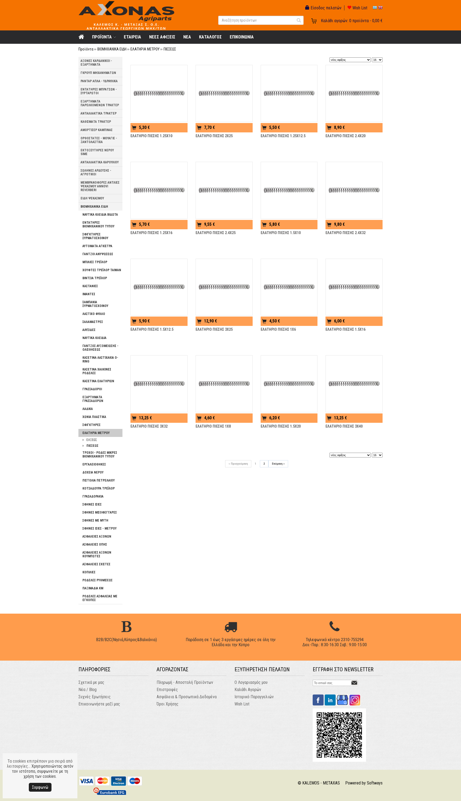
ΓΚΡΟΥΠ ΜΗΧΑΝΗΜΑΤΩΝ (98, 73)
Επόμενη (278, 463)
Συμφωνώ (40, 787)
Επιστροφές (167, 689)
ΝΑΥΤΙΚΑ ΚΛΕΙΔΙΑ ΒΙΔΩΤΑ (100, 214)
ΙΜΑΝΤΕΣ (88, 294)
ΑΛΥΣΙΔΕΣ (89, 330)
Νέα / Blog (87, 689)
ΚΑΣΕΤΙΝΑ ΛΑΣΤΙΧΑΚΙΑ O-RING (100, 359)
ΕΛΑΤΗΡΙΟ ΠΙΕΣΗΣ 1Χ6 (278, 329)
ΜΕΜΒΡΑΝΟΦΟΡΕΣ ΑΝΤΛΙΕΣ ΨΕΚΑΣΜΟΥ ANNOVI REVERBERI (100, 186)
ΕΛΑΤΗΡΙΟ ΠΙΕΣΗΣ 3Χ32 (149, 426)
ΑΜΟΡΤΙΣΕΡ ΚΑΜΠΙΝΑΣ (97, 130)
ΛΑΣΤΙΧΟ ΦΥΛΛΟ (93, 314)
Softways (375, 783)
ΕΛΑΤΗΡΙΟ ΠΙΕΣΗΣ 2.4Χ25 (216, 233)
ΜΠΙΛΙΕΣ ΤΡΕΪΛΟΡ (94, 262)
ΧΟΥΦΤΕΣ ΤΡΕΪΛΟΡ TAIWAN (101, 270)
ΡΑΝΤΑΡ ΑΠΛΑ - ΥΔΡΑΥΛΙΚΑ (99, 81)
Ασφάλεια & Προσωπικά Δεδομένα (187, 696)
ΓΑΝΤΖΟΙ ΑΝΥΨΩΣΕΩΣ (97, 254)
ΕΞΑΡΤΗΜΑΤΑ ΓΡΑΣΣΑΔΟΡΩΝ (92, 399)
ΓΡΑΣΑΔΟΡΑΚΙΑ (93, 496)
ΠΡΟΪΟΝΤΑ (102, 37)
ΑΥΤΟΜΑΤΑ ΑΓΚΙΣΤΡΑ (97, 246)
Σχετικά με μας (91, 682)
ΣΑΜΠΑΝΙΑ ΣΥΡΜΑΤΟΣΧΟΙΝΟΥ (95, 304)
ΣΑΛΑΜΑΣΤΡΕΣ (92, 322)
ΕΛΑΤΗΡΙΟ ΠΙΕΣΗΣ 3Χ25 (214, 329)
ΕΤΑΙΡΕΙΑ (132, 37)
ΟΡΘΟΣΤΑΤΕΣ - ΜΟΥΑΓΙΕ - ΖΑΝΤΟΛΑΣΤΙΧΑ (99, 140)
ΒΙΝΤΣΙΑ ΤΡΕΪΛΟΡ (94, 278)
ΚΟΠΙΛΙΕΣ (89, 572)
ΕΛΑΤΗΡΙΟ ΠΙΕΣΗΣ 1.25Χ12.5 (283, 136)
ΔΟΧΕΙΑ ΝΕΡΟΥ (93, 472)
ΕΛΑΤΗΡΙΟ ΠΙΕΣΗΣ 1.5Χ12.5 (151, 329)
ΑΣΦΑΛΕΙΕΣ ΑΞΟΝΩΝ (96, 536)
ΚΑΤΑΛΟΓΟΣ (210, 37)
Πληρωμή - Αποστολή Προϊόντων (185, 682)
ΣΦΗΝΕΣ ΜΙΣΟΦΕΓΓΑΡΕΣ (99, 512)
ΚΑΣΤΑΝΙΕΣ (90, 286)
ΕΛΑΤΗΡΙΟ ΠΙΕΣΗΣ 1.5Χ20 (281, 426)
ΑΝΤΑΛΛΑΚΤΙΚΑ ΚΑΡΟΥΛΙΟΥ (100, 162)
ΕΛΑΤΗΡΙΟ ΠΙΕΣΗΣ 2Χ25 (214, 136)
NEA (187, 37)
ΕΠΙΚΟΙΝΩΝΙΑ (242, 37)
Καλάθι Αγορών (248, 689)
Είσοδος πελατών (325, 7)
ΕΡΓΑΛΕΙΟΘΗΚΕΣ (94, 464)
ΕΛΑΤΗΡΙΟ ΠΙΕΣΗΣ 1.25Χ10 (151, 136)
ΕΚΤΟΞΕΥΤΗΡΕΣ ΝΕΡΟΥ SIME (97, 152)
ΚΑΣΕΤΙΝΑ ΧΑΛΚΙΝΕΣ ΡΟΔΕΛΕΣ (96, 371)
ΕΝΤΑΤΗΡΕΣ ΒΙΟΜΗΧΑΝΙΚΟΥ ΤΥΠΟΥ (98, 224)
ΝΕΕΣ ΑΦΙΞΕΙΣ (162, 37)
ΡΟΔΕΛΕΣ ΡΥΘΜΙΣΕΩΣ (97, 580)
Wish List (359, 7)
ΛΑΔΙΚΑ (87, 409)
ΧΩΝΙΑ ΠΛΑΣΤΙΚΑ (94, 417)
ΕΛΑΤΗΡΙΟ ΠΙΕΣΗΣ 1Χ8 (213, 426)
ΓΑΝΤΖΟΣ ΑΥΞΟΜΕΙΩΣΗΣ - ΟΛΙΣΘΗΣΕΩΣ (100, 348)
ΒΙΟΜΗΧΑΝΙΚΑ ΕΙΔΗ (111, 49)
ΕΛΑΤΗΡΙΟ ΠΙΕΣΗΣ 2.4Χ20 (345, 136)
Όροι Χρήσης (167, 704)
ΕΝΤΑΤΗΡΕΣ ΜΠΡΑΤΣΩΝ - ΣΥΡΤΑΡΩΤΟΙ (99, 91)
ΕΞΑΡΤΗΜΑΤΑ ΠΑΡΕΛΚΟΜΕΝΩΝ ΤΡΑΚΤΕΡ (100, 103)
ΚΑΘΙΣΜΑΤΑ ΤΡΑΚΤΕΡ (96, 122)
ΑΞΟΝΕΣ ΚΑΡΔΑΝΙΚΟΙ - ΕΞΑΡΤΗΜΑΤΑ (96, 62)
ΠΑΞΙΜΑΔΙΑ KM (92, 588)
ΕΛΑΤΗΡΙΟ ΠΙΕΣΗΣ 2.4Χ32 (345, 233)
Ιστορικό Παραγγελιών (254, 696)
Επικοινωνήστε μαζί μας (99, 704)
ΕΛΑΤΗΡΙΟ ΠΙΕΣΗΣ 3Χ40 (344, 426)
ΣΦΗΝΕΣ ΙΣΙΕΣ (92, 504)
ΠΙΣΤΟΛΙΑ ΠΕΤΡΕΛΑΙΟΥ (98, 480)
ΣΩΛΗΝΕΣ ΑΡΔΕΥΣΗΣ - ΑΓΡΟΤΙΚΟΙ (96, 172)
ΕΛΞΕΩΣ (91, 440)
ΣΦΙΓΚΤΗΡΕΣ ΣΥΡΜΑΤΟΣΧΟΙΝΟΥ (95, 236)
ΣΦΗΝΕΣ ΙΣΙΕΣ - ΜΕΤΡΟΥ (99, 528)
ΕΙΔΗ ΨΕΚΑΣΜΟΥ (92, 198)
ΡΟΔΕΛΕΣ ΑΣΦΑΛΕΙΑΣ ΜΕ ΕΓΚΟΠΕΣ (99, 598)
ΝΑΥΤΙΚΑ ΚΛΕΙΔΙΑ (94, 338)
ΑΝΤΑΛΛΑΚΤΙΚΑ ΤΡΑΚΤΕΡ (99, 113)
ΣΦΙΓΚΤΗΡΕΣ (91, 425)
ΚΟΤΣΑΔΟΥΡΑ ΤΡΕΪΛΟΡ (98, 488)
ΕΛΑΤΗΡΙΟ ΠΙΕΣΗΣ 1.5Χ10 (281, 233)
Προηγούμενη (238, 463)
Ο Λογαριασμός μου (251, 682)
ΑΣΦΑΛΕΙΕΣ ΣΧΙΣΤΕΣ (96, 564)
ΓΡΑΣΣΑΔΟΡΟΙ (92, 389)
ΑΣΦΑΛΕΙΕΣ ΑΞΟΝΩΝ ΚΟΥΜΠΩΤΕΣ (96, 554)
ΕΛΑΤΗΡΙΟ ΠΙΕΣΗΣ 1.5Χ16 (345, 329)
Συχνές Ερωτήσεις (94, 696)
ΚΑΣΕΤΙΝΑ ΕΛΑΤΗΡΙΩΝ (98, 381)
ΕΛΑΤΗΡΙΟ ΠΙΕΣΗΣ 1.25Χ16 (151, 233)
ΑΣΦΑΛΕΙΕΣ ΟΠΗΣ (94, 544)
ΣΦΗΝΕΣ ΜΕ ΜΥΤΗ (95, 520)
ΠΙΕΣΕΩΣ (170, 49)
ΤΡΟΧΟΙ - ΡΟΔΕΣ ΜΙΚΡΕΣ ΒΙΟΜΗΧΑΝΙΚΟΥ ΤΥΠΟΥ (99, 454)
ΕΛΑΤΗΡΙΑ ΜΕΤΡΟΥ (145, 49)
